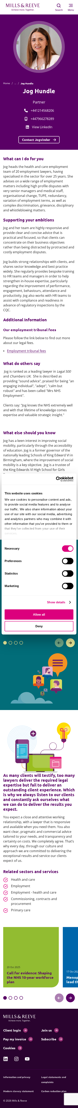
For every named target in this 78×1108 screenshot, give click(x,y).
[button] (5, 643)
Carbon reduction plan (53, 1091)
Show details (56, 602)
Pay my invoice (14, 1039)
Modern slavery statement (18, 1091)
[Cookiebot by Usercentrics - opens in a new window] (56, 479)
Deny (39, 626)
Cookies (9, 1048)
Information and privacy (16, 1077)
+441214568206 (42, 110)
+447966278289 (42, 119)
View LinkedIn (42, 127)
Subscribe (48, 1039)
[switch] (67, 561)
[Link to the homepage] (24, 7)
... (15, 83)
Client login (12, 1030)
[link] (5, 1058)
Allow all (39, 614)
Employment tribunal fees (26, 351)
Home (6, 83)
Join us (46, 1030)
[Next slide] (70, 642)
